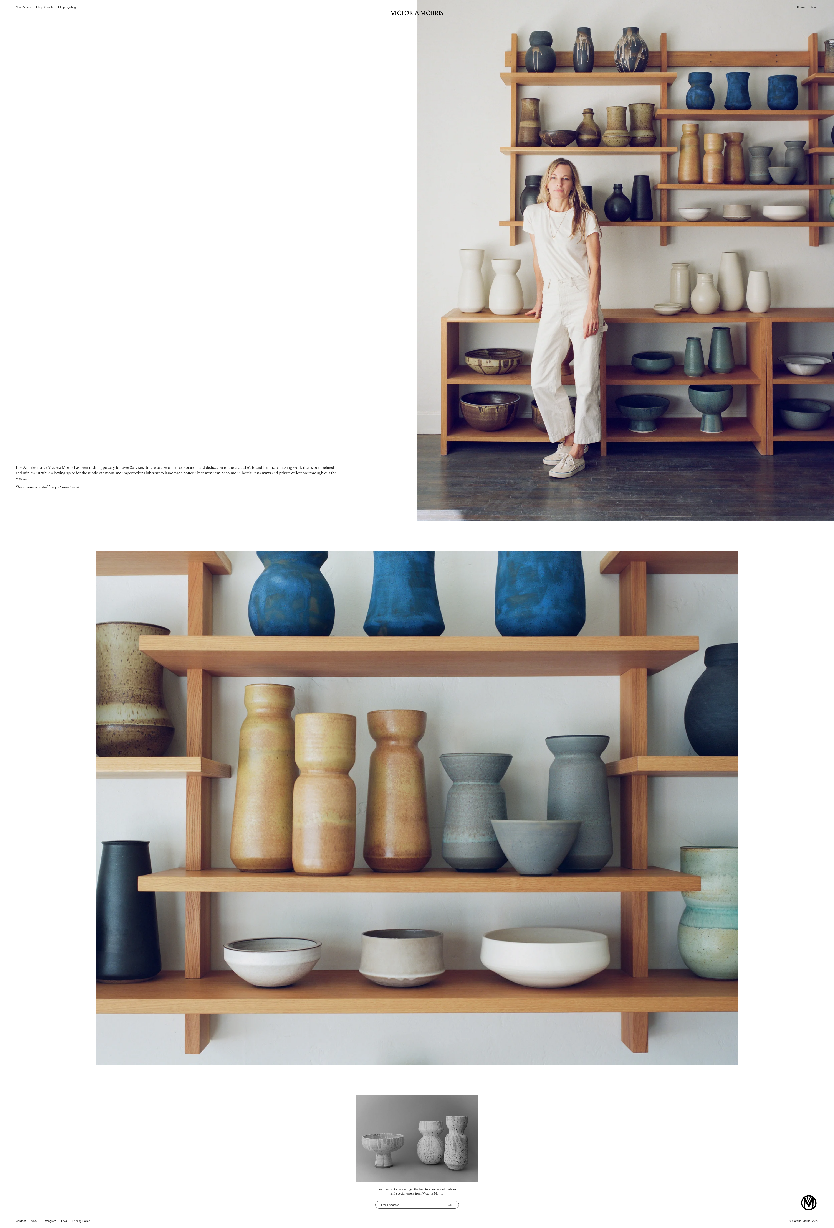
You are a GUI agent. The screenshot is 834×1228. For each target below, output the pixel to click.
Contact (21, 1221)
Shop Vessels (44, 7)
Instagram (50, 1221)
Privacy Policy (81, 1221)
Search (801, 7)
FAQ (64, 1221)
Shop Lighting (67, 7)
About (814, 7)
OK (450, 1205)
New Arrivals (23, 7)
